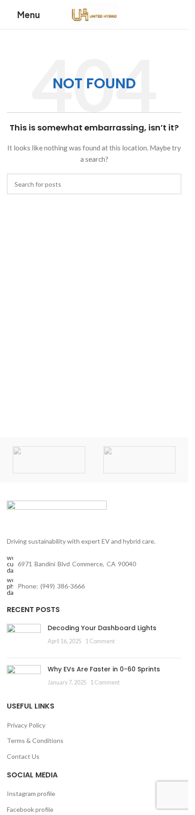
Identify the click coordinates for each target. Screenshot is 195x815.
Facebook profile (30, 809)
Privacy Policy (26, 725)
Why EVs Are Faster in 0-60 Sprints (104, 669)
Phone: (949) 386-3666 (51, 586)
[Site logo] (94, 14)
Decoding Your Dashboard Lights (102, 627)
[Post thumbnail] (24, 637)
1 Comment (100, 641)
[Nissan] (139, 459)
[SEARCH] (171, 184)
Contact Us (23, 756)
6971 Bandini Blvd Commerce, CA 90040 (77, 564)
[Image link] (57, 513)
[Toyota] (49, 459)
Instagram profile (31, 793)
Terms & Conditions (35, 740)
